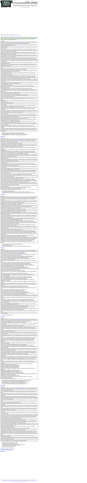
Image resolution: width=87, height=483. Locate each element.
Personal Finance (28, 480)
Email (25, 480)
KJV (18, 42)
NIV (20, 42)
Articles (6, 480)
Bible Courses (10, 480)
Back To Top (3, 136)
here (18, 37)
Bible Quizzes (14, 480)
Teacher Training (34, 480)
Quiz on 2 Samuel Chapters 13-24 (7, 449)
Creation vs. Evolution (20, 480)
